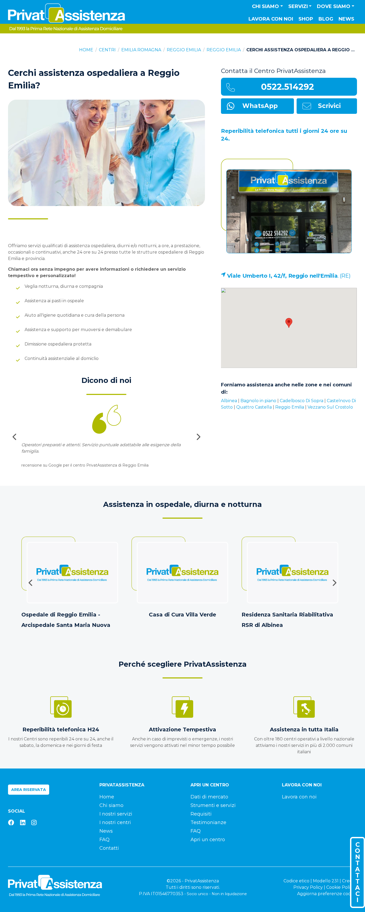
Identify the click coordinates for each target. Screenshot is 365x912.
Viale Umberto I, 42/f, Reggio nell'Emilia (282, 276)
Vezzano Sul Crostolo (330, 407)
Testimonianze (208, 822)
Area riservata (28, 789)
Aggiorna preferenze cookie (327, 893)
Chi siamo (111, 805)
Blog (326, 19)
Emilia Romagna (141, 49)
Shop (305, 19)
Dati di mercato (209, 797)
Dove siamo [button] (333, 6)
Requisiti (201, 814)
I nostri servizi (115, 814)
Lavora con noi (270, 19)
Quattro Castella (254, 407)
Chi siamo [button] (265, 6)
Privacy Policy (308, 887)
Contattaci (357, 872)
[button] (288, 323)
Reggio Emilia (184, 49)
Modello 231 (326, 880)
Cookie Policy (340, 887)
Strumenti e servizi (213, 805)
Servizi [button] (298, 6)
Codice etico (296, 880)
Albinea (229, 400)
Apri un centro (208, 840)
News (346, 19)
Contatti (109, 848)
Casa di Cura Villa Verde (182, 614)
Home (86, 49)
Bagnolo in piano (258, 400)
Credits (349, 880)
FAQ (104, 840)
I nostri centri (115, 822)
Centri (107, 49)
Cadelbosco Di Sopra (301, 400)
